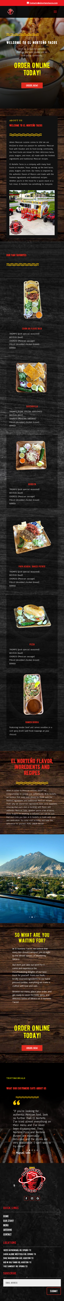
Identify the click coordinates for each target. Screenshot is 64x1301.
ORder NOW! (32, 85)
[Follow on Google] (37, 1198)
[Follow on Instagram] (32, 1198)
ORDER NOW (32, 1048)
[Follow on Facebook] (26, 1198)
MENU (6, 1225)
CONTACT (7, 1234)
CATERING (7, 1229)
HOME (6, 1216)
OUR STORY (8, 1220)
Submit (54, 1291)
